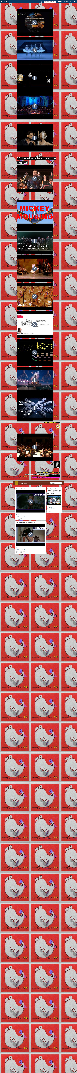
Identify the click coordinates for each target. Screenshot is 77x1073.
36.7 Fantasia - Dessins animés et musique (48, 472)
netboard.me (63, 1)
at (20, 516)
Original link (19, 514)
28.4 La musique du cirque (53, 476)
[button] (74, 1)
